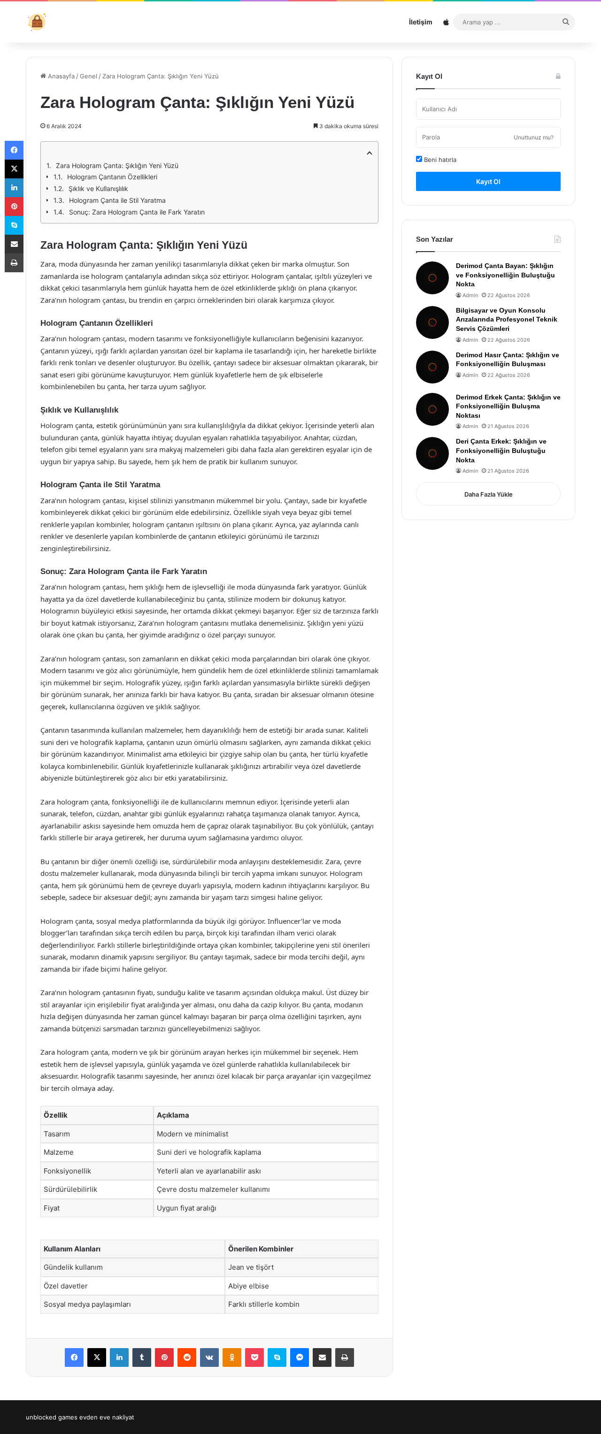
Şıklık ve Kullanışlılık (98, 188)
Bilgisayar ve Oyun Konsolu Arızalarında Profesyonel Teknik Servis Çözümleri (506, 319)
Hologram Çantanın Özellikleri (112, 177)
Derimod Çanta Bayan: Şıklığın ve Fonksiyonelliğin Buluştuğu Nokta (505, 275)
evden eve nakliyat (106, 1417)
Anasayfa (60, 76)
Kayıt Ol (488, 181)
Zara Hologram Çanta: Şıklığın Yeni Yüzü (117, 165)
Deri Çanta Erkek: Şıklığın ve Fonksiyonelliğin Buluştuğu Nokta (501, 450)
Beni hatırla (439, 159)
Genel (88, 76)
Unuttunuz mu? (534, 137)
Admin (470, 295)
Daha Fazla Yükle (488, 494)
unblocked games (51, 1417)
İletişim (420, 22)
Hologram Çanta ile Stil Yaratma (117, 200)
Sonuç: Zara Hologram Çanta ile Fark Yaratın (137, 212)
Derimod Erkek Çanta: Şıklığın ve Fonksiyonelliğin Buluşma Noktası (508, 406)
